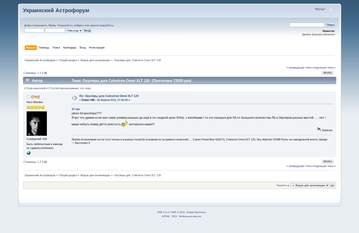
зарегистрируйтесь (102, 25)
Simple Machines (196, 212)
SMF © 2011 (178, 212)
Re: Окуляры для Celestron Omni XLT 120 (109, 96)
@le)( (35, 97)
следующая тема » (324, 67)
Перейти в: (283, 185)
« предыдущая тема (298, 67)
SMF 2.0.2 (163, 212)
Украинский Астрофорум (56, 10)
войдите (79, 25)
